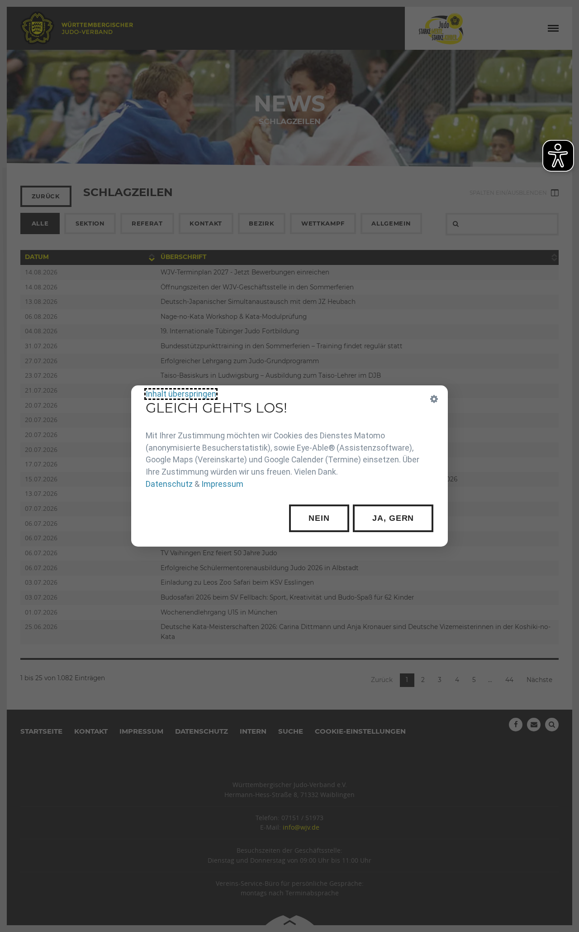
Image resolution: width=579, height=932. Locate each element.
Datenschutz (169, 484)
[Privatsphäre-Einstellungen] (434, 399)
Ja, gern (393, 518)
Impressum (222, 484)
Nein (319, 518)
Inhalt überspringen (181, 394)
